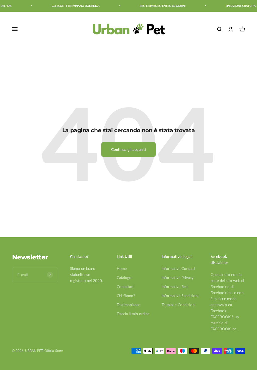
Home (122, 268)
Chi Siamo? (126, 295)
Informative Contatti (178, 268)
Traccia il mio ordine (133, 313)
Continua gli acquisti (128, 149)
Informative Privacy (178, 277)
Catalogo (124, 277)
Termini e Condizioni (179, 304)
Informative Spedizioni (180, 295)
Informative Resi (175, 286)
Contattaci (125, 286)
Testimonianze (128, 304)
